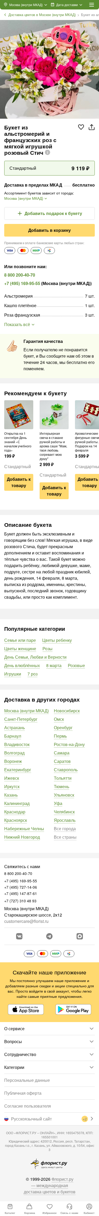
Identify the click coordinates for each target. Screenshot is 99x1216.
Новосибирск (67, 711)
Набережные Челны (24, 828)
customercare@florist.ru (26, 921)
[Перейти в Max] (79, 936)
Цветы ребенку (57, 640)
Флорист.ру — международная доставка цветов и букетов (50, 1185)
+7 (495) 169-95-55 (22, 283)
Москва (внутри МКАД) (26, 711)
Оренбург (63, 727)
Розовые (76, 665)
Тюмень (61, 786)
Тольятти (63, 778)
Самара (61, 753)
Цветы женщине (20, 648)
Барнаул (12, 736)
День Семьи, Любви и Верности (35, 657)
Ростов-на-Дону (69, 744)
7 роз (32, 674)
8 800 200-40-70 (19, 275)
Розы (48, 648)
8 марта (54, 665)
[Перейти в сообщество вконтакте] (19, 936)
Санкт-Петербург (20, 719)
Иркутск (12, 786)
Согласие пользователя (27, 1106)
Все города (65, 828)
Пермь (60, 736)
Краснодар (14, 812)
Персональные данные (27, 1080)
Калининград (17, 803)
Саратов (62, 761)
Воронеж (13, 761)
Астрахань (14, 727)
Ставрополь (66, 770)
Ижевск (11, 778)
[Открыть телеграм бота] (49, 936)
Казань (11, 795)
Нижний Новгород (22, 837)
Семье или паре (20, 640)
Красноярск (15, 820)
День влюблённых (22, 665)
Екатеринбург (17, 770)
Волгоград (14, 753)
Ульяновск (64, 795)
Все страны (65, 837)
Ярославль (65, 820)
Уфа (58, 803)
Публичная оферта (22, 1093)
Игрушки (12, 674)
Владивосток (17, 744)
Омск (59, 719)
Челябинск (64, 812)
